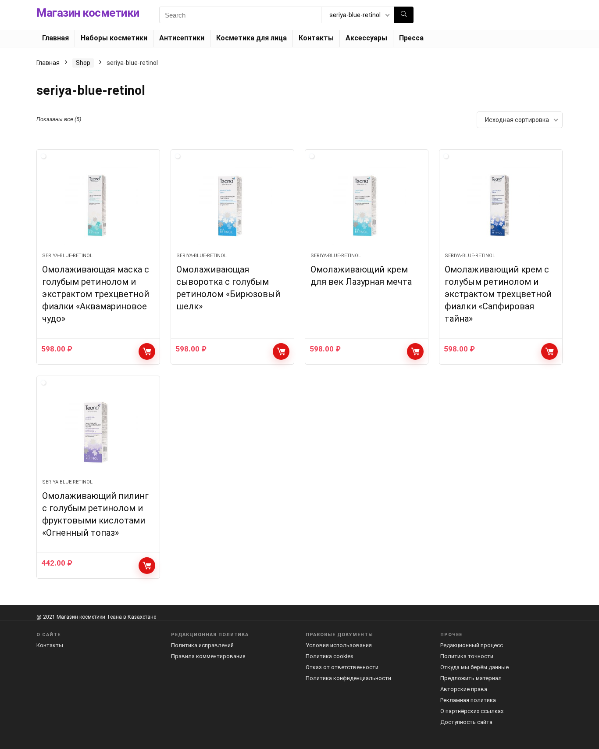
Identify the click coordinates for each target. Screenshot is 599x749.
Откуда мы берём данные (474, 667)
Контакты (316, 38)
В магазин (147, 351)
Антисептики (181, 38)
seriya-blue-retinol (67, 255)
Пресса (411, 38)
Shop (83, 62)
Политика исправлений (202, 645)
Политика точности (466, 656)
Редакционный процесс (471, 645)
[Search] (404, 15)
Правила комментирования (208, 656)
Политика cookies (329, 656)
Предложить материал (471, 678)
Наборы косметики (114, 38)
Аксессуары (366, 38)
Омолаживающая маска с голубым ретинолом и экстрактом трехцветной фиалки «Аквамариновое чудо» (95, 294)
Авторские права (463, 689)
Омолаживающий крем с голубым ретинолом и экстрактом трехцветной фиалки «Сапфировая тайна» (498, 294)
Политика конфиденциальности (348, 678)
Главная (55, 38)
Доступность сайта (466, 722)
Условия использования (339, 645)
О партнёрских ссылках (471, 711)
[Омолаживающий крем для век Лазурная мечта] (366, 205)
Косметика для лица (251, 38)
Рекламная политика (468, 700)
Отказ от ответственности (342, 667)
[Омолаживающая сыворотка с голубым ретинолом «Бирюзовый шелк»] (232, 205)
